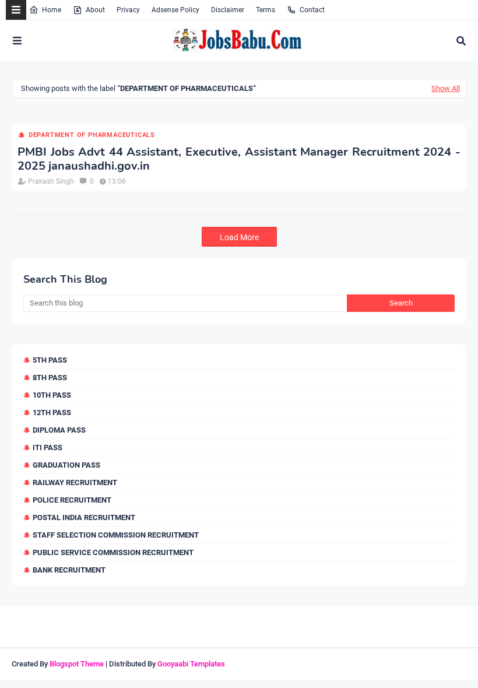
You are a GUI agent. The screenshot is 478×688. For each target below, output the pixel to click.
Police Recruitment (72, 500)
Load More (239, 237)
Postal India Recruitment (84, 517)
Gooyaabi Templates (191, 663)
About (95, 10)
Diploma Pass (59, 430)
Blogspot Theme (77, 663)
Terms (265, 10)
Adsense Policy (175, 10)
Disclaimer (227, 10)
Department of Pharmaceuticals (92, 135)
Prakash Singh (51, 181)
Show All (445, 88)
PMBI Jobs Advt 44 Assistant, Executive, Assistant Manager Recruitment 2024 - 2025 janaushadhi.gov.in (239, 159)
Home (51, 10)
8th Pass (50, 377)
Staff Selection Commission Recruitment (116, 535)
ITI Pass (47, 447)
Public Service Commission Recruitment (113, 552)
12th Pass (52, 412)
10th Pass (52, 395)
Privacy (128, 10)
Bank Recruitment (69, 570)
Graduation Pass (66, 465)
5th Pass (50, 360)
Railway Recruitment (75, 482)
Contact (312, 10)
